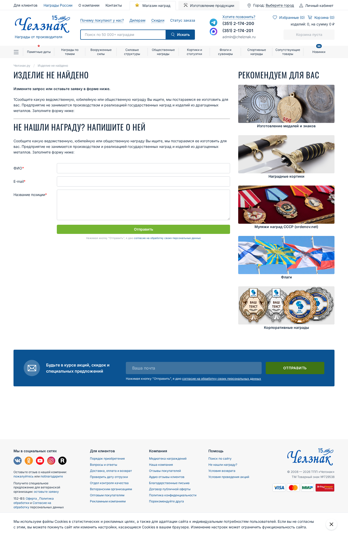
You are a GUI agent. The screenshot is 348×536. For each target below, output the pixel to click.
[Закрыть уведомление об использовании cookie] (331, 524)
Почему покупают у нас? (101, 20)
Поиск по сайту (220, 458)
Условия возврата (221, 471)
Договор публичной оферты (170, 489)
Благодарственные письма (169, 483)
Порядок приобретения (107, 458)
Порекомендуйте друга (166, 501)
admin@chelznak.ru (239, 37)
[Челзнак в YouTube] (40, 461)
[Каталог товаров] (18, 52)
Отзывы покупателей (165, 471)
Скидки (157, 20)
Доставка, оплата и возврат (111, 471)
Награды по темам (69, 52)
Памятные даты (39, 52)
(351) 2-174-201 (237, 30)
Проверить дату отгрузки (109, 477)
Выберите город (280, 5)
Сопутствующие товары (287, 52)
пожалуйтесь (24, 476)
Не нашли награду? (222, 465)
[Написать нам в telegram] (213, 22)
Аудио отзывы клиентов (166, 477)
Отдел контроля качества (109, 483)
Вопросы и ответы (103, 465)
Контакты (113, 5)
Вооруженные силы (101, 52)
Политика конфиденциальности (172, 495)
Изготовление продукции (212, 5)
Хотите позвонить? (238, 17)
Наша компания (161, 465)
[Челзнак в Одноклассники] (29, 461)
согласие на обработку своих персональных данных (167, 237)
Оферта (32, 498)
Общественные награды (163, 52)
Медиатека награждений (167, 458)
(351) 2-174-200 (238, 23)
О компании (88, 5)
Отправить (143, 229)
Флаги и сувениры (225, 52)
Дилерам (137, 20)
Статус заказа (182, 20)
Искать (183, 34)
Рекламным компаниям (108, 501)
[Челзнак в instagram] (51, 461)
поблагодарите (52, 476)
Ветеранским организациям (111, 489)
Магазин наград (155, 5)
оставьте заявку (46, 491)
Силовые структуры (132, 52)
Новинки (318, 50)
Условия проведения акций (228, 477)
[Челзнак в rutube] (62, 461)
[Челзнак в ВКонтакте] (18, 461)
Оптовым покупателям (107, 495)
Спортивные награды (256, 52)
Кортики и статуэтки (194, 52)
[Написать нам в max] (213, 31)
